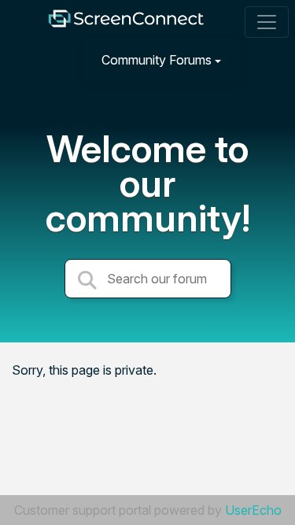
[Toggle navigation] (267, 22)
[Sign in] (264, 59)
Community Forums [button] (156, 60)
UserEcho (253, 510)
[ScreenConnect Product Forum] (125, 22)
